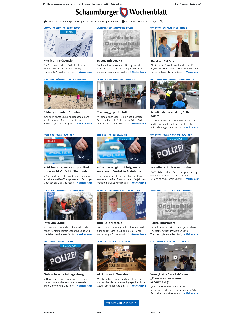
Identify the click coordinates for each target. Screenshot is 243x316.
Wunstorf (102, 28)
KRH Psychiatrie (170, 28)
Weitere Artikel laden (121, 303)
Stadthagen (156, 241)
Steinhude (49, 135)
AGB (106, 4)
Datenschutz (116, 4)
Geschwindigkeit (177, 79)
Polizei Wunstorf (118, 79)
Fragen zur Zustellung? (188, 4)
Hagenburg (50, 241)
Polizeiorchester (71, 28)
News (52, 21)
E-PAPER (112, 21)
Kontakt (84, 4)
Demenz (183, 28)
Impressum (97, 4)
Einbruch (62, 241)
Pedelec (132, 79)
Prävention (62, 79)
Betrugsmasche (117, 28)
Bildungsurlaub (77, 79)
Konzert (57, 28)
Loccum (48, 28)
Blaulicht (69, 135)
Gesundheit (183, 241)
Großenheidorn (159, 79)
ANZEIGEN (95, 21)
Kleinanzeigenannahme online (58, 4)
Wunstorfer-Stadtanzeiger (143, 21)
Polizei (129, 28)
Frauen (113, 241)
